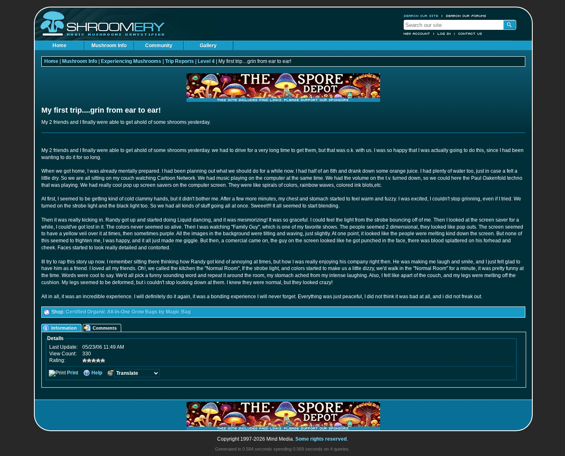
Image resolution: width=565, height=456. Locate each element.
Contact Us (470, 33)
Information (64, 328)
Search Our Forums (466, 15)
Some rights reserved (321, 439)
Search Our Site (421, 15)
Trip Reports (179, 61)
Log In (444, 33)
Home (60, 45)
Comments (105, 328)
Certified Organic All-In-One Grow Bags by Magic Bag (128, 312)
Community (158, 45)
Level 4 (206, 61)
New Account (417, 33)
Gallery (208, 45)
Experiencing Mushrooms (131, 61)
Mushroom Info (109, 45)
